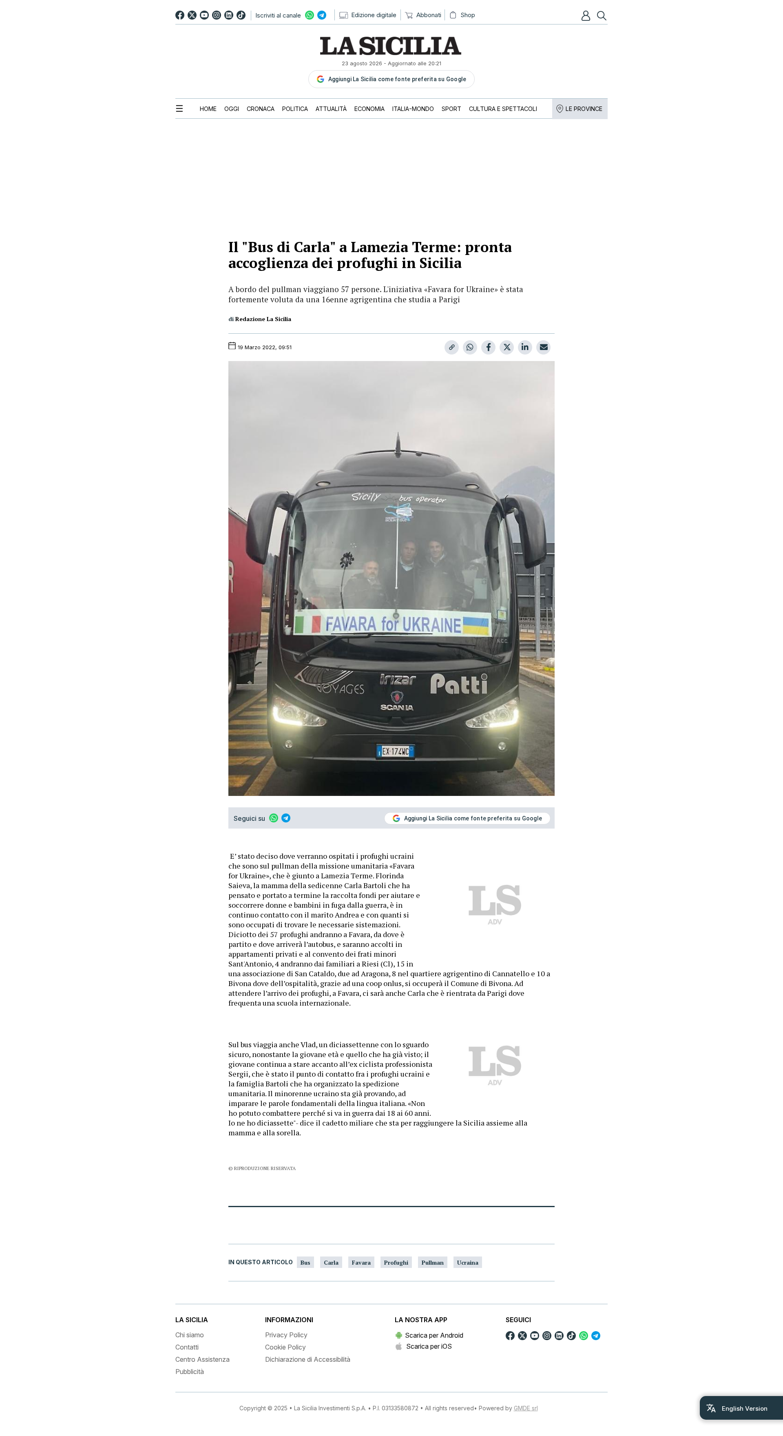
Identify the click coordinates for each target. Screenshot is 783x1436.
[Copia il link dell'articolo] (452, 347)
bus (305, 1262)
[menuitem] (208, 108)
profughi (396, 1262)
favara (361, 1262)
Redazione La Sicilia (263, 319)
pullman (433, 1262)
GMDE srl (526, 1408)
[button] (587, 15)
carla (331, 1262)
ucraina (467, 1262)
